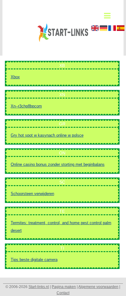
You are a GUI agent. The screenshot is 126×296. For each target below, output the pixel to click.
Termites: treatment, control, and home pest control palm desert (61, 226)
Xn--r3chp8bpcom (26, 106)
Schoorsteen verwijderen (32, 193)
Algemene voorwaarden (98, 287)
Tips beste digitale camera (34, 259)
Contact (63, 293)
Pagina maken (64, 287)
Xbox (15, 77)
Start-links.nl (38, 287)
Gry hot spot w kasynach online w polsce (47, 135)
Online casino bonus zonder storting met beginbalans (58, 164)
